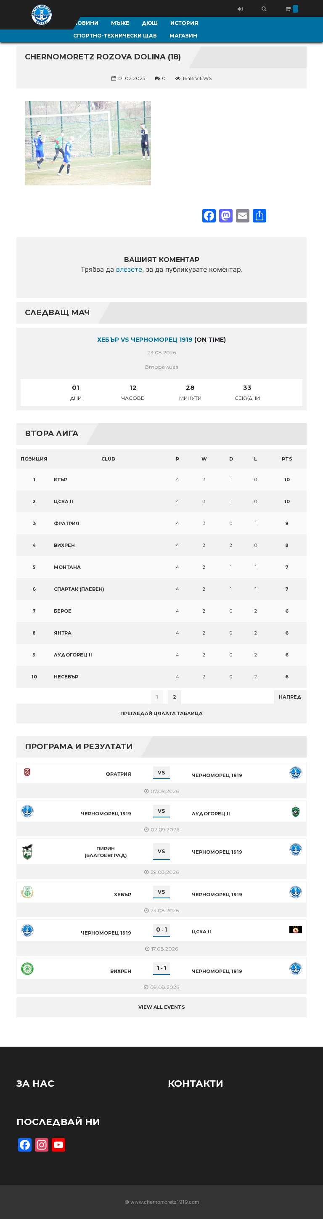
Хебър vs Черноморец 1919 (145, 339)
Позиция (34, 459)
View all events (161, 1007)
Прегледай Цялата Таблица (161, 713)
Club (108, 459)
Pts (287, 459)
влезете (129, 269)
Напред (290, 697)
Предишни (37, 697)
